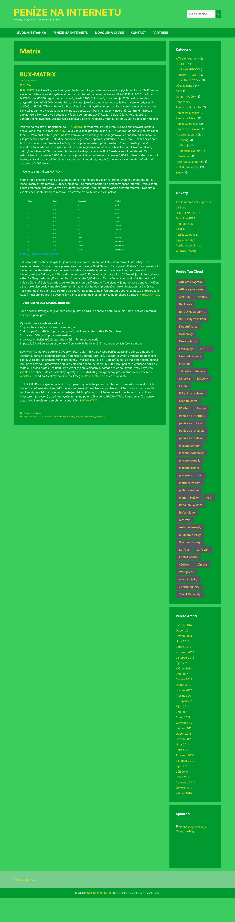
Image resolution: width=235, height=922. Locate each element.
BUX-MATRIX (38, 74)
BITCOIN (181, 64)
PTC (209, 497)
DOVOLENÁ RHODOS (189, 213)
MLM (179, 91)
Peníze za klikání (28, 80)
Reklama (184, 156)
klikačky (53, 416)
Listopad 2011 (185, 701)
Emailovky (186, 349)
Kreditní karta (188, 401)
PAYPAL (184, 408)
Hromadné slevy (190, 356)
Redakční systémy (190, 150)
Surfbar (184, 549)
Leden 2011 (183, 750)
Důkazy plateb (185, 85)
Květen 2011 (183, 728)
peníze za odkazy (191, 423)
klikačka (184, 378)
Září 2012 (182, 674)
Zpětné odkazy (189, 587)
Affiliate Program (190, 282)
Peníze (70, 416)
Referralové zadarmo (189, 161)
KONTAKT (138, 33)
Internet (184, 363)
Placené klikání (189, 467)
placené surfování (191, 475)
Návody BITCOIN (189, 69)
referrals (100, 416)
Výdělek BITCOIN (189, 80)
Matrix (62, 416)
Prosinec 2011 (185, 695)
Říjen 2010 (182, 766)
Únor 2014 (182, 641)
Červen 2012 (184, 679)
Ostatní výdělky (186, 96)
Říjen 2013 (182, 663)
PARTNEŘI (160, 33)
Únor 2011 (182, 744)
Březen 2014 (184, 636)
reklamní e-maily (190, 527)
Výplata (202, 564)
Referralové (187, 512)
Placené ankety (189, 445)
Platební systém (189, 482)
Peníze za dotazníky (189, 107)
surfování (202, 549)
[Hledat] (218, 14)
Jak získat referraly (192, 371)
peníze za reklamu (191, 438)
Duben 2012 (183, 684)
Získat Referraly (189, 594)
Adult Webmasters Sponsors (194, 202)
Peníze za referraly (85, 416)
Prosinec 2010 (185, 755)
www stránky (188, 579)
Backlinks (185, 304)
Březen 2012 (184, 690)
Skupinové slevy (190, 535)
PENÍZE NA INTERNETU (67, 12)
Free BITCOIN (184, 223)
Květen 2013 (184, 668)
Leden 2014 (183, 646)
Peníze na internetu (192, 415)
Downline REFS (185, 218)
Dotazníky (186, 334)
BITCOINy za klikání (192, 319)
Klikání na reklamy (191, 393)
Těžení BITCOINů (189, 74)
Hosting (183, 140)
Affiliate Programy (187, 58)
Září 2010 (182, 771)
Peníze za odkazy (187, 123)
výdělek (184, 564)
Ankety (202, 297)
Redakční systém (190, 505)
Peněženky (92, 376)
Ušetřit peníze (188, 557)
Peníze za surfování (188, 129)
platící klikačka (189, 490)
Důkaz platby (188, 341)
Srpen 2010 (183, 777)
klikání (183, 386)
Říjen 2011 (182, 706)
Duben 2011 (183, 733)
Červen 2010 (184, 788)
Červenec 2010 (185, 782)
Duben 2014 (184, 630)
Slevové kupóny (189, 542)
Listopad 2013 (185, 657)
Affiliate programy (191, 289)
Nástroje (184, 145)
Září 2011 (182, 712)
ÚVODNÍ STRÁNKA (31, 33)
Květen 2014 (184, 625)
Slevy (179, 172)
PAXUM (181, 229)
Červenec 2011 (185, 722)
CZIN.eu (181, 207)
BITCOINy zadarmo (192, 311)
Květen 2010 (184, 793)
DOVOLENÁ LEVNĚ (109, 33)
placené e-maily (189, 460)
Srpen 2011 (183, 717)
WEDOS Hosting (186, 251)
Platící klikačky (189, 497)
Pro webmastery (186, 134)
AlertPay (59, 130)
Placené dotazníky (191, 453)
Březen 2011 (184, 739)
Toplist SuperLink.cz (189, 245)
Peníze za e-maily (187, 112)
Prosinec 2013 (185, 652)
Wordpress (186, 572)
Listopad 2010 (185, 760)
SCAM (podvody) (187, 167)
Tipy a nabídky (185, 240)
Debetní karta (188, 326)
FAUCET (205, 349)
